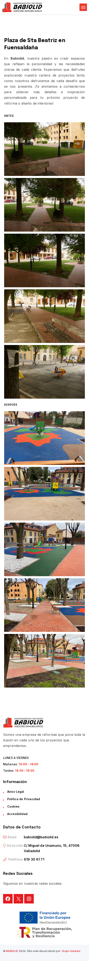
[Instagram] (29, 898)
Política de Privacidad (23, 799)
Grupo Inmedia (71, 951)
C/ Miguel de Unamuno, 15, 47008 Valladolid (52, 848)
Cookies (13, 806)
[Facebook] (8, 898)
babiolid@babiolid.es (41, 837)
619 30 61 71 (34, 859)
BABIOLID (12, 951)
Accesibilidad (17, 814)
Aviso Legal (15, 791)
